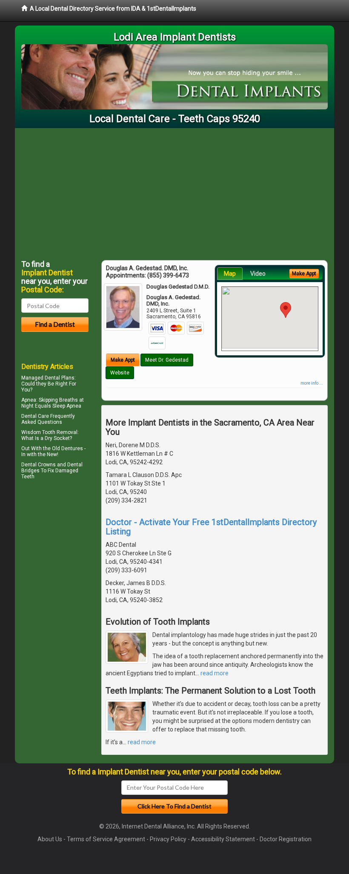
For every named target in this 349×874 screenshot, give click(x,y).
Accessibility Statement (223, 839)
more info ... (311, 383)
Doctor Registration (286, 839)
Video (258, 273)
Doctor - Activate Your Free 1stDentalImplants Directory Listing (211, 527)
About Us (49, 839)
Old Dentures (67, 448)
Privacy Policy (168, 839)
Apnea (28, 400)
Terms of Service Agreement (106, 839)
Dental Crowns (38, 465)
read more (214, 673)
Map (230, 273)
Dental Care (35, 416)
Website (119, 373)
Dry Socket (57, 438)
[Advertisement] (174, 191)
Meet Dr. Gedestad (167, 360)
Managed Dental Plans (47, 378)
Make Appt (123, 360)
